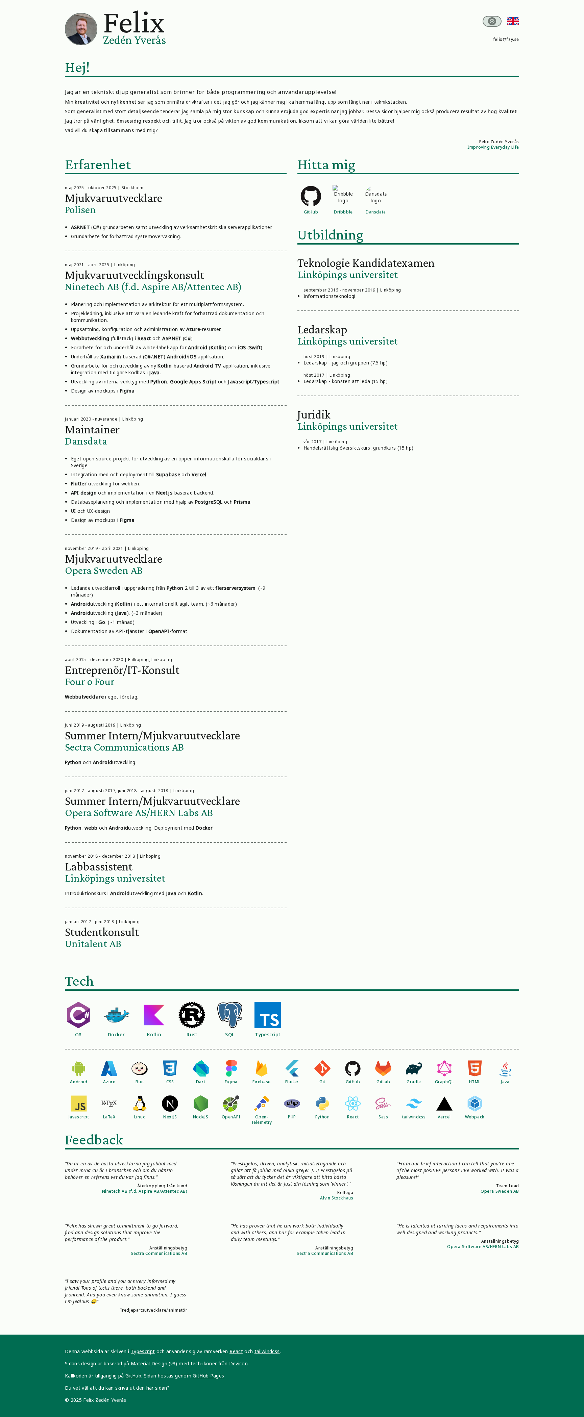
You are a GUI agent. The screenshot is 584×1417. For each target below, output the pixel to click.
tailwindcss (267, 1351)
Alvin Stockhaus (336, 1198)
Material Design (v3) (154, 1363)
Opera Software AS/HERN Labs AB (483, 1246)
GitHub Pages (208, 1375)
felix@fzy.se (506, 39)
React (236, 1351)
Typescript (143, 1351)
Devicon (238, 1363)
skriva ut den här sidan (141, 1388)
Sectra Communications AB (159, 1253)
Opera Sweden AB (500, 1191)
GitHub (133, 1375)
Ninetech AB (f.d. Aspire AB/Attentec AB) (145, 1191)
